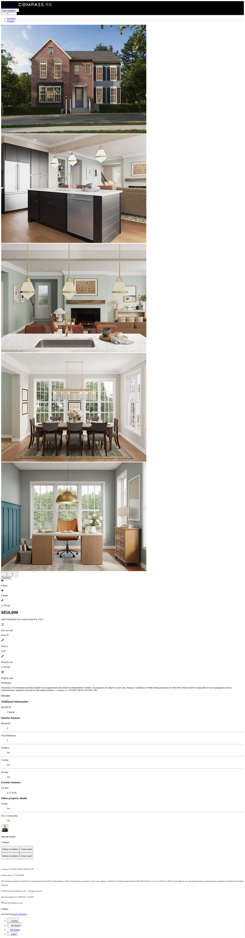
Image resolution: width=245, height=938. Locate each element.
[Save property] (9, 574)
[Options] (4, 574)
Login (4, 13)
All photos (6, 578)
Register (12, 13)
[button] (122, 79)
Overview (11, 18)
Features (10, 21)
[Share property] (15, 574)
